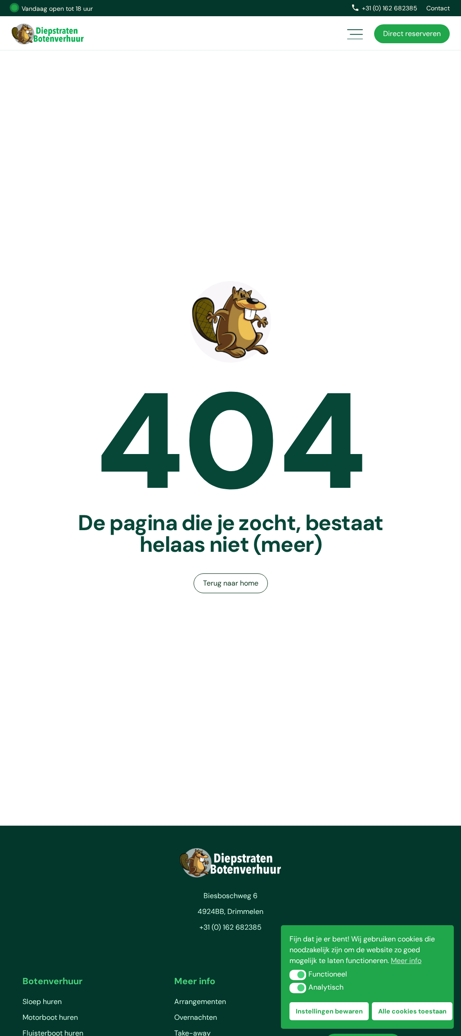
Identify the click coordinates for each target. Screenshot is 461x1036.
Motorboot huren (50, 1017)
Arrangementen (200, 1001)
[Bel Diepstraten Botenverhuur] (355, 8)
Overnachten (195, 1017)
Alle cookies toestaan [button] (412, 1011)
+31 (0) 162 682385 (389, 8)
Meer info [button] (406, 960)
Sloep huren (42, 1001)
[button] (297, 975)
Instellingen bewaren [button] (329, 1011)
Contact (438, 8)
